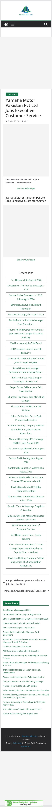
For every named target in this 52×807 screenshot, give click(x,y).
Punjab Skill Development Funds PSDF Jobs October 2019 (25, 582)
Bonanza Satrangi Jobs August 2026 (26, 314)
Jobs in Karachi (12, 94)
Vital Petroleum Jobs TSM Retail (26, 343)
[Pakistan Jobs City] (6, 24)
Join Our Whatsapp (26, 188)
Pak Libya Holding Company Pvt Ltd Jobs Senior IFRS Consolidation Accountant (26, 562)
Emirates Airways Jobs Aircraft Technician (22, 623)
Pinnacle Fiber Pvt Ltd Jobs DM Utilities (20, 686)
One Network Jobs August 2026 (26, 280)
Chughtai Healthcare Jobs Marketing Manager (23, 681)
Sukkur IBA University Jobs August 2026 (20, 713)
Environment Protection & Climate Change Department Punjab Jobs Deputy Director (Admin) (26, 548)
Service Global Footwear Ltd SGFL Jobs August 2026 (25, 619)
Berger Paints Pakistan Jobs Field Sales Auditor (23, 677)
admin (26, 121)
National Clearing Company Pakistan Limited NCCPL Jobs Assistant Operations (26, 429)
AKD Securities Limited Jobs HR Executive (21, 651)
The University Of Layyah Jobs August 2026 (22, 709)
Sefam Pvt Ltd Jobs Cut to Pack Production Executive (26, 690)
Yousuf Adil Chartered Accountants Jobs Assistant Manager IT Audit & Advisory (26, 333)
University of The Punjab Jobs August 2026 (22, 614)
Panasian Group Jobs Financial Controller (25, 590)
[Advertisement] (26, 63)
